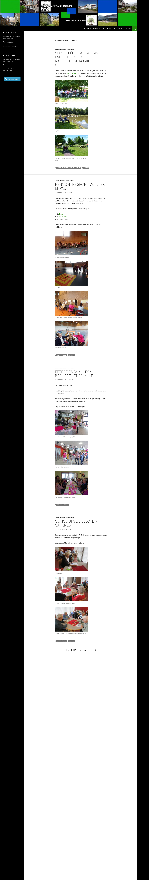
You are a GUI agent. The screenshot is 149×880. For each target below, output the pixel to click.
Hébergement (97, 28)
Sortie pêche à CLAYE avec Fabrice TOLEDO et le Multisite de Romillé (79, 57)
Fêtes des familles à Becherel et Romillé (74, 374)
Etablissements (84, 28)
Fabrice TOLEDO (73, 73)
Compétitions (61, 355)
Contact (121, 28)
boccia (61, 214)
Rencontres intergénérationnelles (69, 168)
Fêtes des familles (63, 504)
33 (90, 650)
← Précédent (70, 650)
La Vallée (58, 49)
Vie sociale (110, 28)
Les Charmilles (68, 49)
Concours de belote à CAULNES (76, 523)
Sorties (86, 168)
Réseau (128, 28)
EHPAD (71, 65)
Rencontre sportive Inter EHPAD (80, 186)
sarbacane (63, 216)
